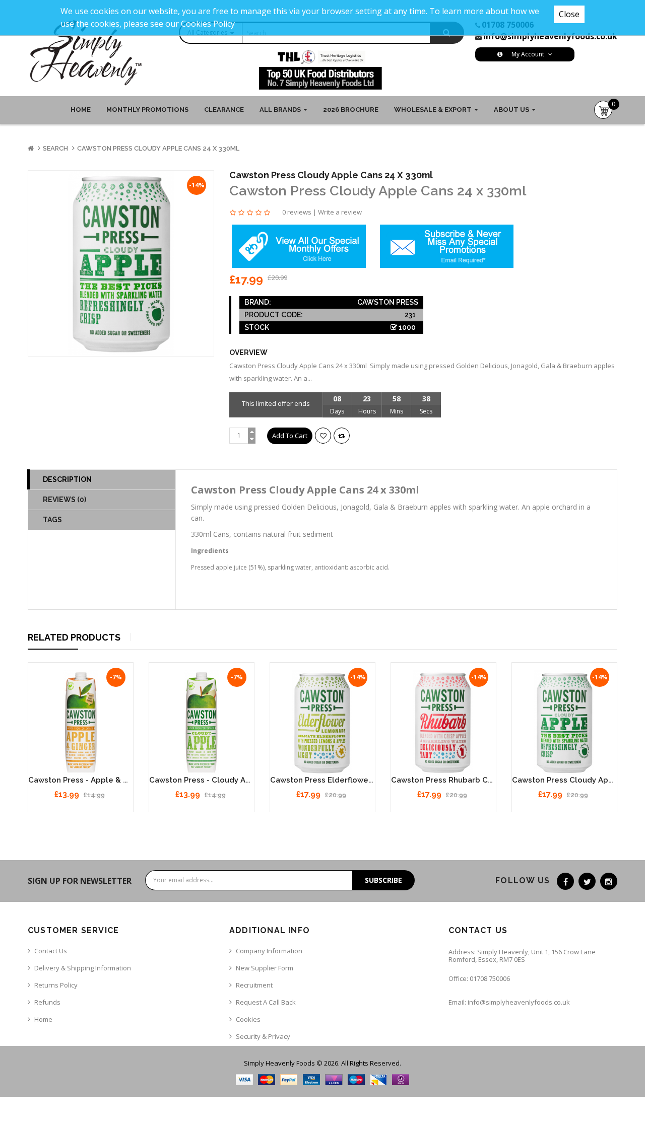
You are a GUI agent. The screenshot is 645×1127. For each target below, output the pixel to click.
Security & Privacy (263, 1036)
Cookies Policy (208, 23)
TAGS (52, 520)
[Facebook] (565, 881)
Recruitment (254, 985)
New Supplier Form (264, 967)
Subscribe (383, 880)
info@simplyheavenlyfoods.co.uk (550, 36)
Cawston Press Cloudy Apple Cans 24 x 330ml (158, 148)
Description (67, 479)
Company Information (269, 950)
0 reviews (296, 212)
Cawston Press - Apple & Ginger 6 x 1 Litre (107, 780)
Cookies (248, 1019)
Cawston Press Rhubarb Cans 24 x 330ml (467, 780)
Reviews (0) (64, 500)
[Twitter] (587, 881)
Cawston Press (387, 302)
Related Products (74, 637)
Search (55, 148)
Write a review (340, 212)
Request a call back (266, 1002)
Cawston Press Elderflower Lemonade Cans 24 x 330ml (374, 780)
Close (569, 14)
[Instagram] (608, 881)
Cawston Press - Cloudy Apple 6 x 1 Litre (225, 780)
